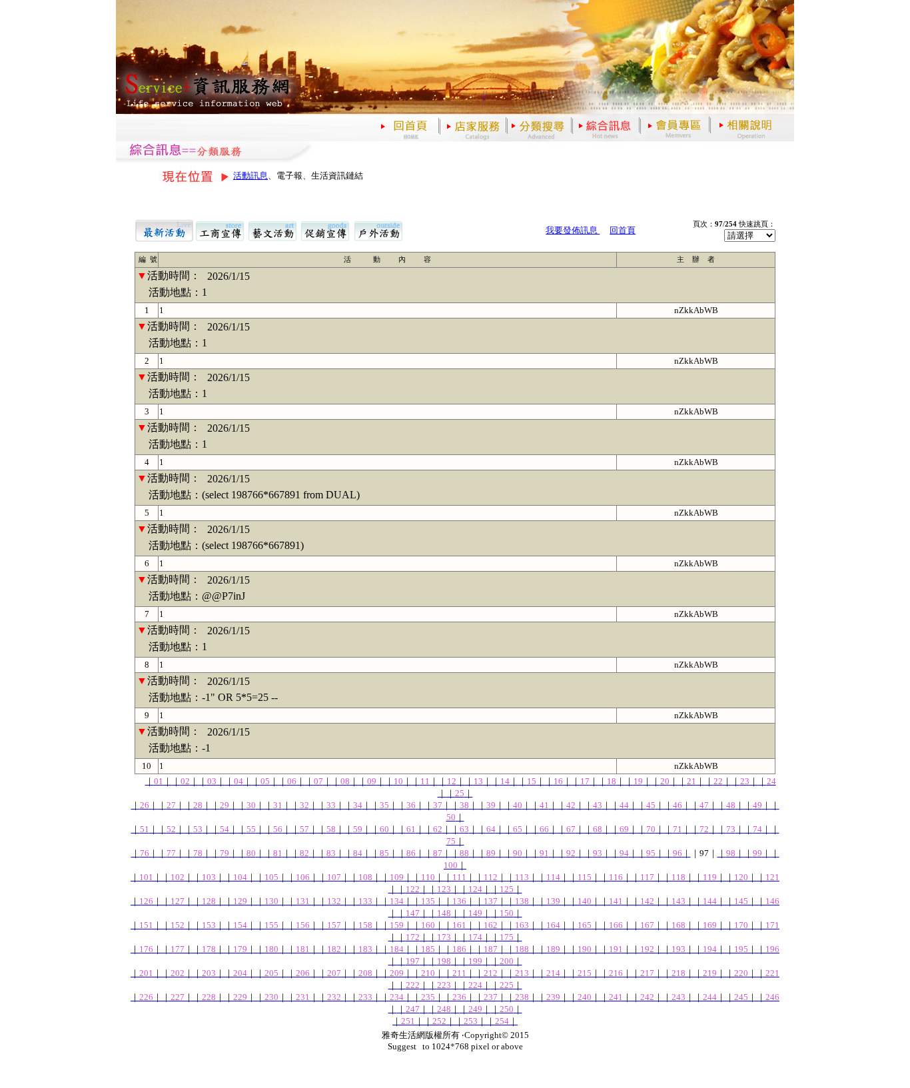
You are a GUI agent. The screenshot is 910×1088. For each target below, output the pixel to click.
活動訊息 (250, 176)
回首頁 (623, 230)
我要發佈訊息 (573, 230)
